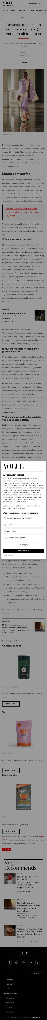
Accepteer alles (23, 551)
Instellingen (23, 545)
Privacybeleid (8, 555)
